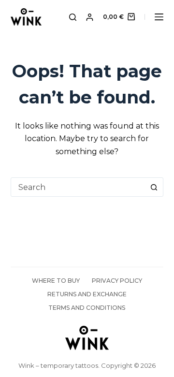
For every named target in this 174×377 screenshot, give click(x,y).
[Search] (72, 17)
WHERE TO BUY (56, 280)
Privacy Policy (117, 280)
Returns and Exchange (87, 294)
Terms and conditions (86, 307)
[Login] (89, 17)
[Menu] (159, 17)
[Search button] (154, 187)
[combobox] (78, 187)
